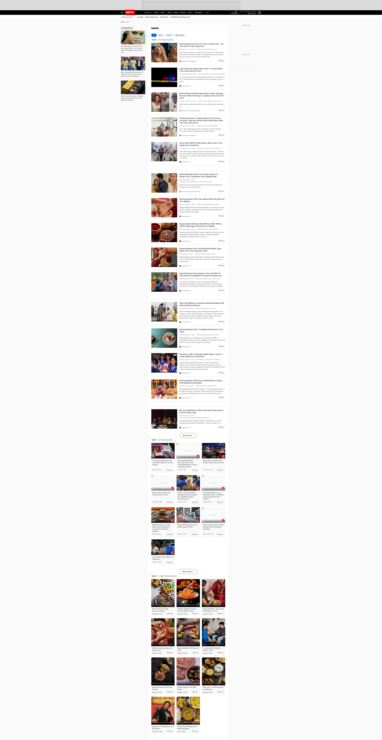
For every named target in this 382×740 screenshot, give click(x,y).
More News (187, 435)
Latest (156, 12)
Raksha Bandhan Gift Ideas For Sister (188, 649)
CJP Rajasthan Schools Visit (180, 17)
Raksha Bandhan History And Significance (162, 649)
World (170, 12)
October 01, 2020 (157, 731)
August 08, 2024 (182, 653)
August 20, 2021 (207, 692)
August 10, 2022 (207, 653)
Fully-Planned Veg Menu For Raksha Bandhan (187, 727)
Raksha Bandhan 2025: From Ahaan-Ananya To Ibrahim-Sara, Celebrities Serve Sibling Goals (198, 175)
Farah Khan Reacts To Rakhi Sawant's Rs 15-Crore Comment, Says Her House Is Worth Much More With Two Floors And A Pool (201, 120)
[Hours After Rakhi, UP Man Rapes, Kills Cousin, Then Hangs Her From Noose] (164, 152)
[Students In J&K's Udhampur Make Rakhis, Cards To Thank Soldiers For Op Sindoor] (164, 363)
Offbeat (199, 204)
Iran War (140, 17)
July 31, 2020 (181, 731)
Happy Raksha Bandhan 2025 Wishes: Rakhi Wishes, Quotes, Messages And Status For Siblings (200, 225)
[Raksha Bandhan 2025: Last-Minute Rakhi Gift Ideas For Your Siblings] (164, 207)
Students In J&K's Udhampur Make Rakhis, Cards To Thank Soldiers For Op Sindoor (201, 355)
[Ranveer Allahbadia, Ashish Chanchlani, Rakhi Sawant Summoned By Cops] (164, 419)
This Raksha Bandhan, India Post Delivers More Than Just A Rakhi (162, 463)
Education (198, 12)
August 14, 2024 (157, 653)
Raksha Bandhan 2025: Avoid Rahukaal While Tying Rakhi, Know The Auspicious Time (200, 250)
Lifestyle (198, 49)
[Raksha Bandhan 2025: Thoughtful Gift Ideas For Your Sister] (164, 338)
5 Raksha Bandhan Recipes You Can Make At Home (186, 610)
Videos (175, 12)
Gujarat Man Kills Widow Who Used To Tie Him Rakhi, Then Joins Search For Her (201, 70)
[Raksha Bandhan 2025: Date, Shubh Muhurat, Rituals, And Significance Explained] (164, 389)
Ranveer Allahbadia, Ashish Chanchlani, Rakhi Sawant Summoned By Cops (201, 411)
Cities (190, 12)
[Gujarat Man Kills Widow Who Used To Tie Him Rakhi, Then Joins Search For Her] (164, 77)
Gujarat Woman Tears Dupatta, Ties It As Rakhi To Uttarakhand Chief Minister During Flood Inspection (200, 274)
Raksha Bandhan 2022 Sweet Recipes (162, 688)
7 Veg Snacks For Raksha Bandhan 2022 (211, 649)
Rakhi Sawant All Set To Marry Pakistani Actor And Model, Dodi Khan (213, 527)
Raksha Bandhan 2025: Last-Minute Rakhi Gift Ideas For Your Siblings (202, 200)
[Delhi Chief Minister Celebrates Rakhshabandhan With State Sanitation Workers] (164, 312)
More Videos (187, 572)
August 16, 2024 (207, 614)
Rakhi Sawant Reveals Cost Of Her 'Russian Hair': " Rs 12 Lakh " (201, 45)
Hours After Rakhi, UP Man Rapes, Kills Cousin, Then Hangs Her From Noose (200, 144)
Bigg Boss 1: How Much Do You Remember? (162, 727)
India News (201, 74)
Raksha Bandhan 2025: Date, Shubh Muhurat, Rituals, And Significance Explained (201, 382)
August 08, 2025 (157, 614)
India (162, 12)
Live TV (148, 12)
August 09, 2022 (157, 692)
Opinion (183, 12)
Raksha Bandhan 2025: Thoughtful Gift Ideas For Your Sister (201, 330)
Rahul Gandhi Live (151, 17)
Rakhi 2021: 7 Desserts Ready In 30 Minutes (213, 688)
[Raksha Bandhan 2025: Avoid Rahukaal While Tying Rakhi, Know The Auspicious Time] (164, 257)
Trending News (127, 28)
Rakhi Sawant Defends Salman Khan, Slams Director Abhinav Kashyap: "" (201, 95)
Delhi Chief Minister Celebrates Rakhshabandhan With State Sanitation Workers (201, 304)
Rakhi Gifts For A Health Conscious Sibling (160, 610)
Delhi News (198, 308)
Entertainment (202, 101)
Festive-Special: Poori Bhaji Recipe (186, 688)
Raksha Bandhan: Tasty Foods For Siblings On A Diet (213, 610)
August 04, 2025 (182, 614)
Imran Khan (164, 17)
